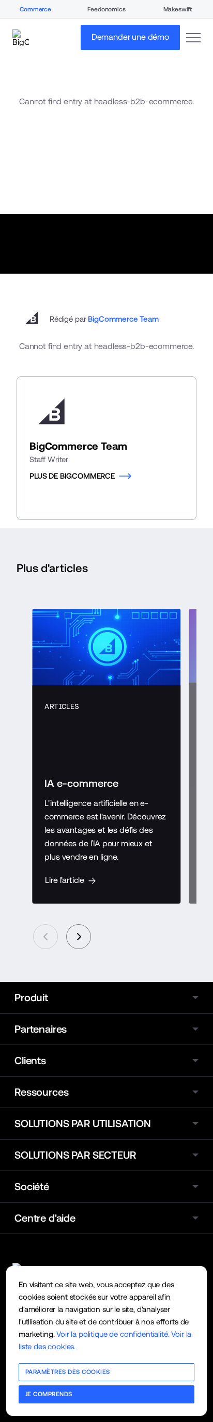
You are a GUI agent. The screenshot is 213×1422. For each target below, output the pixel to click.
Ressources (41, 1092)
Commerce (35, 9)
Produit (31, 997)
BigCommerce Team (123, 318)
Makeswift (177, 9)
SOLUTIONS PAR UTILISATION (82, 1123)
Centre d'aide (44, 1218)
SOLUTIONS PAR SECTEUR (75, 1155)
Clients (30, 1060)
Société (31, 1186)
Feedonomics (106, 9)
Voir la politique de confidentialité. (112, 1334)
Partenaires (40, 1029)
